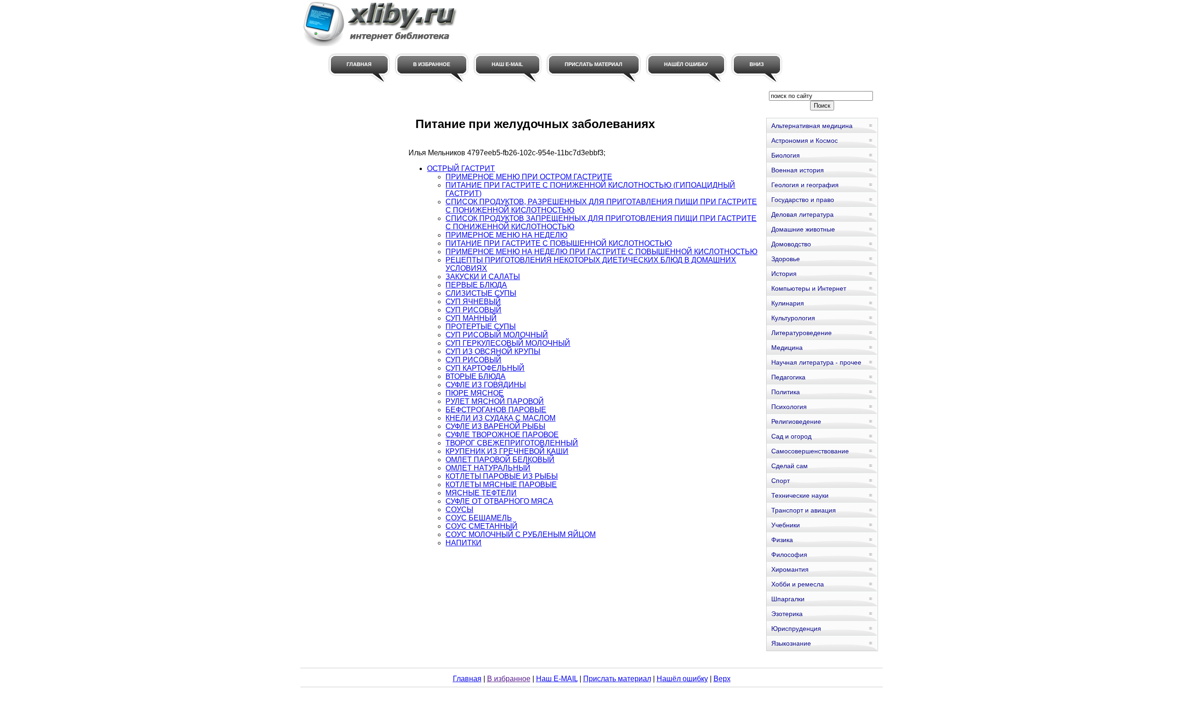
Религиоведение (796, 421)
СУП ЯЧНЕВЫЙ (473, 301)
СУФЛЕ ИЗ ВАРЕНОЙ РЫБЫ (495, 426)
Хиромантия (790, 569)
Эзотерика (787, 613)
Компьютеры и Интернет (808, 288)
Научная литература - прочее (816, 362)
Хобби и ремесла (797, 584)
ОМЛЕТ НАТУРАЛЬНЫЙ (488, 468)
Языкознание (791, 643)
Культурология (793, 318)
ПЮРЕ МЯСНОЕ (474, 393)
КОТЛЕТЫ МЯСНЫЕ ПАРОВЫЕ (501, 484)
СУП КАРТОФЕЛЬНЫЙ (484, 368)
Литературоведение (801, 332)
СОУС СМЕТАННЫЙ (481, 526)
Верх (722, 679)
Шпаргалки (788, 599)
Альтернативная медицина (812, 125)
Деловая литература (802, 214)
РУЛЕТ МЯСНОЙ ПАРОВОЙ (494, 401)
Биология (785, 155)
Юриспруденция (796, 628)
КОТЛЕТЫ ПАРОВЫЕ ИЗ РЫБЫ (501, 476)
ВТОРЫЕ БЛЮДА (475, 376)
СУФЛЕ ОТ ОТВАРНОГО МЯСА (499, 501)
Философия (789, 554)
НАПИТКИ (463, 543)
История (784, 273)
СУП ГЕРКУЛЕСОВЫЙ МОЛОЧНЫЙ (507, 343)
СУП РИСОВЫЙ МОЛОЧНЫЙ (496, 335)
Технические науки (800, 495)
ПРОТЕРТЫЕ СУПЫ (480, 326)
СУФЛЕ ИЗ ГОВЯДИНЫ (485, 385)
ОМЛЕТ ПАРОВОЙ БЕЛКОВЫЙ (500, 460)
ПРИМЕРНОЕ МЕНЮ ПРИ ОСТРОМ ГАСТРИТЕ (528, 177)
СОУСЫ (459, 509)
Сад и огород (791, 436)
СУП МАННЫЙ (471, 318)
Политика (785, 392)
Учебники (785, 525)
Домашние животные (803, 229)
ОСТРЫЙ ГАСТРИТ (461, 168)
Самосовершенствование (810, 451)
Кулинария (787, 303)
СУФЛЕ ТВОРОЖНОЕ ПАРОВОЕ (502, 435)
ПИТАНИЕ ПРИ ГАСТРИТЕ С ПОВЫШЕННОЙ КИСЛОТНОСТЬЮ (558, 243)
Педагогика (788, 377)
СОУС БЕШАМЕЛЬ (478, 518)
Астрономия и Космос (804, 140)
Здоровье (785, 258)
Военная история (797, 170)
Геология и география (805, 185)
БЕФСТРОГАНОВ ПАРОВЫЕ (495, 410)
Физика (782, 539)
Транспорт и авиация (803, 510)
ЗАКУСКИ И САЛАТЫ (482, 277)
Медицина (787, 347)
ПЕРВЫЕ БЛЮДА (476, 285)
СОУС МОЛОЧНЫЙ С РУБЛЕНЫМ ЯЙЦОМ (520, 534)
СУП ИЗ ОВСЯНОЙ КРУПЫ (492, 351)
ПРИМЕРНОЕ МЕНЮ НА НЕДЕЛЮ (506, 235)
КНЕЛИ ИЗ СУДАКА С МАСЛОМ (500, 418)
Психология (789, 406)
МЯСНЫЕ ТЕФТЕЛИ (481, 493)
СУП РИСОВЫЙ (473, 310)
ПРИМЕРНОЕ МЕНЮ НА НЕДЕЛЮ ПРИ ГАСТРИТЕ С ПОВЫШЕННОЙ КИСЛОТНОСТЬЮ (601, 252)
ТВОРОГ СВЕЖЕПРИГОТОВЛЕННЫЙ (511, 443)
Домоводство (791, 244)
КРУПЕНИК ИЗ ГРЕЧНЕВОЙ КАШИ (506, 451)
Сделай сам (789, 466)
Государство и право (802, 199)
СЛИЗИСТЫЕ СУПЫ (480, 293)
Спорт (780, 480)
